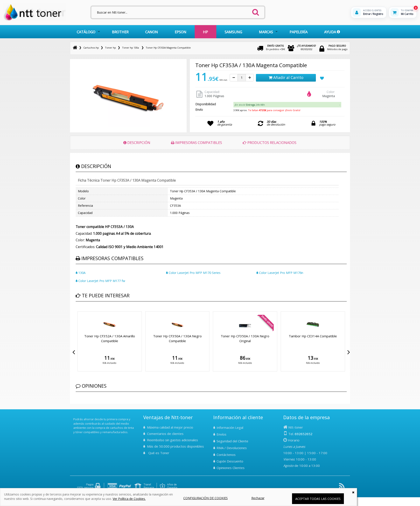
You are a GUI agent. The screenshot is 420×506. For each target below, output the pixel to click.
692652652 (306, 47)
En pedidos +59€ (275, 47)
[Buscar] (255, 11)
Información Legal (230, 427)
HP (205, 31)
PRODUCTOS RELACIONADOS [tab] (271, 142)
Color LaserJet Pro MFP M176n (280, 273)
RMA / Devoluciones (232, 448)
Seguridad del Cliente (232, 441)
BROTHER (120, 31)
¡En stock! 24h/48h (249, 104)
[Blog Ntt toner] (342, 487)
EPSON (180, 31)
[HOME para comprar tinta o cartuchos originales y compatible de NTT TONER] (34, 20)
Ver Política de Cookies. (129, 499)
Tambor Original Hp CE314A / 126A (325, 336)
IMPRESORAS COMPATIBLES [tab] (198, 142)
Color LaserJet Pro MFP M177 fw (101, 281)
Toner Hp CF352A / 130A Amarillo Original (257, 338)
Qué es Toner (158, 453)
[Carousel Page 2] (79, 310)
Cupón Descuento (230, 461)
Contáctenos (226, 454)
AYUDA (330, 31)
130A (81, 273)
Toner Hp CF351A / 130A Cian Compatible (189, 338)
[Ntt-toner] (75, 47)
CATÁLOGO (86, 31)
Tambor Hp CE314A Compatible (122, 336)
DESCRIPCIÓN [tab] (138, 142)
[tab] (287, 105)
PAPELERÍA (299, 31)
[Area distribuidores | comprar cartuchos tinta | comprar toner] (74, 416)
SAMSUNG (233, 31)
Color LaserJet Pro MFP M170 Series (194, 273)
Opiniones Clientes (231, 468)
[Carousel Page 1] (77, 310)
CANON (151, 31)
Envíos (221, 434)
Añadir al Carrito (287, 77)
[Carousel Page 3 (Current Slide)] (82, 310)
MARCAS (266, 31)
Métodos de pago (337, 47)
